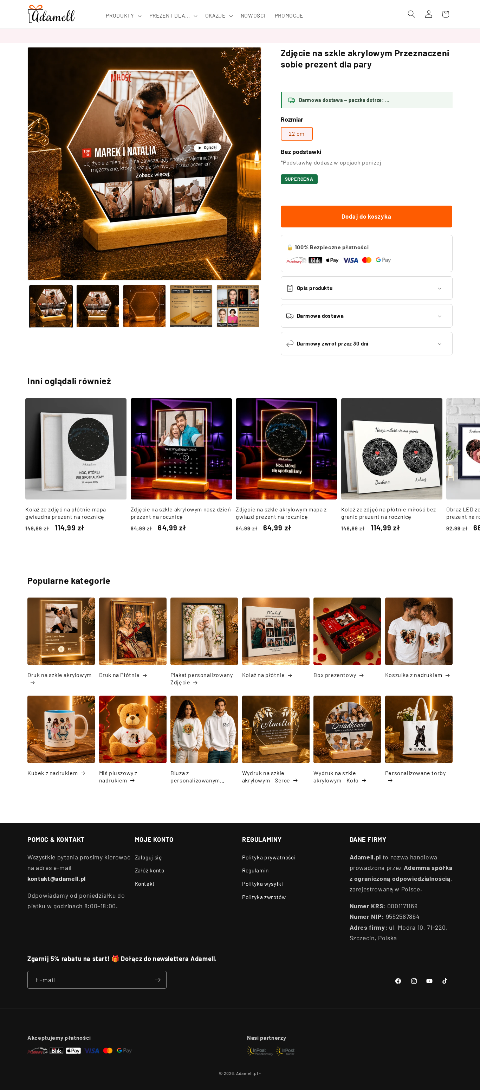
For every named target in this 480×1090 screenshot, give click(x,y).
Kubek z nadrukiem (52, 772)
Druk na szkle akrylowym (59, 674)
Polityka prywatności (269, 857)
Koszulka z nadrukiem (413, 674)
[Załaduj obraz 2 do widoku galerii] (97, 306)
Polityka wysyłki (262, 884)
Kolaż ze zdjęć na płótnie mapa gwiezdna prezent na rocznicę (65, 513)
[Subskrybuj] (157, 980)
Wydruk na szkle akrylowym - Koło (336, 776)
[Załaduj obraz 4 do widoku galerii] (191, 306)
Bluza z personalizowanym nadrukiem (195, 776)
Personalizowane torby (415, 772)
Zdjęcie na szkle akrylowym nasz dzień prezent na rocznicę (181, 513)
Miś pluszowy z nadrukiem (118, 776)
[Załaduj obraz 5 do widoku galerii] (237, 306)
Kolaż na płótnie (263, 674)
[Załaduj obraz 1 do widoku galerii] (51, 306)
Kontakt (145, 884)
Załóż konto (149, 870)
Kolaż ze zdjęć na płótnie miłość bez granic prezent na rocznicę (388, 513)
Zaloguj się (148, 857)
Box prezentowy (334, 674)
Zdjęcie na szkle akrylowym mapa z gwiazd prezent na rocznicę (281, 513)
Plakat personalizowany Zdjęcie (201, 678)
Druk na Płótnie (119, 674)
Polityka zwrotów (264, 897)
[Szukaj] (411, 14)
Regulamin (255, 870)
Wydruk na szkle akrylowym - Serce (266, 776)
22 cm (297, 133)
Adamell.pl (247, 1073)
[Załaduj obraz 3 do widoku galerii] (144, 306)
